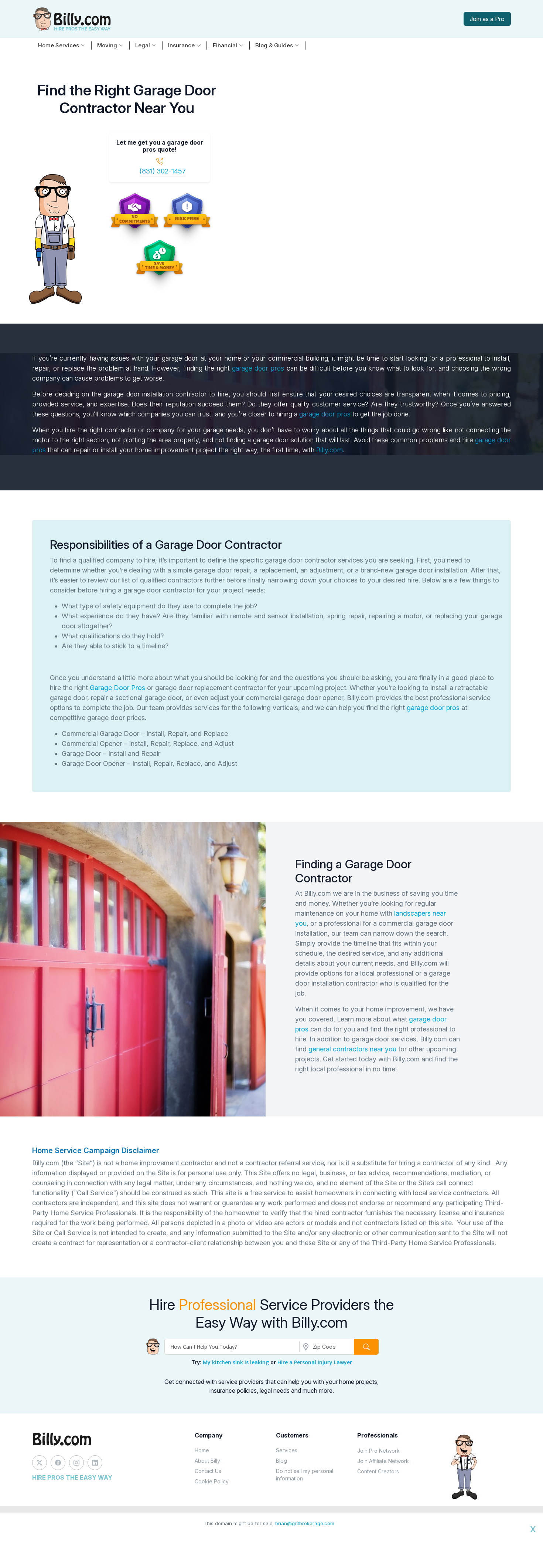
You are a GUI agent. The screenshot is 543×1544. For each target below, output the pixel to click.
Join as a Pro (487, 19)
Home (202, 1450)
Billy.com (329, 450)
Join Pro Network (378, 1450)
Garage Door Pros (117, 688)
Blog (281, 1460)
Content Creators (378, 1471)
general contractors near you (352, 1049)
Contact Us (208, 1471)
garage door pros (258, 368)
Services (286, 1450)
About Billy (207, 1460)
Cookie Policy (212, 1481)
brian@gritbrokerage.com (304, 1523)
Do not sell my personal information (304, 1475)
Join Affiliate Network (383, 1461)
